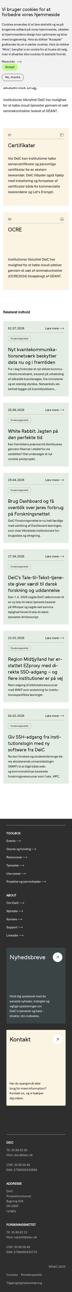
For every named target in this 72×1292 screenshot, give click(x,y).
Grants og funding (18, 849)
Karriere (11, 919)
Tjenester (12, 865)
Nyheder (12, 911)
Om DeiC (12, 903)
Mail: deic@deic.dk (19, 1155)
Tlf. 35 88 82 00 (16, 1150)
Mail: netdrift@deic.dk (21, 1237)
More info (8, 62)
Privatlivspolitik (31, 1275)
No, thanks (12, 77)
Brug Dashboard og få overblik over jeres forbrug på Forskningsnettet (36, 507)
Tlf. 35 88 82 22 (16, 1232)
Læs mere (52, 328)
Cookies (12, 1275)
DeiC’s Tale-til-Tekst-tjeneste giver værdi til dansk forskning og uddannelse (36, 583)
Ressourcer (14, 857)
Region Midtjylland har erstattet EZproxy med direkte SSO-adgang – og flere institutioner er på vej (35, 668)
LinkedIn (12, 935)
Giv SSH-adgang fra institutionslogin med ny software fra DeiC (34, 743)
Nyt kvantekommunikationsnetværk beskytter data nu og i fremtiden (32, 355)
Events (11, 841)
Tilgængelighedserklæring (24, 1283)
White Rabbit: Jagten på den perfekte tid (33, 433)
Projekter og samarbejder (23, 882)
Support (11, 927)
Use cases (13, 874)
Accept (10, 67)
